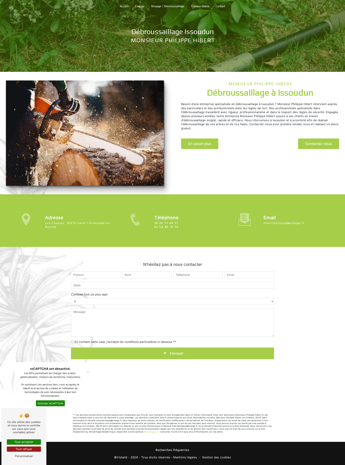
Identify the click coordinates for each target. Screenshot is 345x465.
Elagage (140, 6)
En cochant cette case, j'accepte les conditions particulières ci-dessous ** (125, 342)
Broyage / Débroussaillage (167, 6)
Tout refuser (24, 449)
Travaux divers (200, 6)
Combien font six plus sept (89, 294)
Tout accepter (23, 442)
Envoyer (176, 353)
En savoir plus (199, 144)
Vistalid (122, 457)
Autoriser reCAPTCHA (50, 403)
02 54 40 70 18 (166, 227)
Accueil (124, 6)
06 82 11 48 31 (166, 223)
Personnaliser (24, 456)
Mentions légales (185, 457)
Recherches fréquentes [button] (172, 450)
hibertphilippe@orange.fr (284, 223)
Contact (220, 6)
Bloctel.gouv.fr (151, 432)
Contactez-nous (318, 144)
